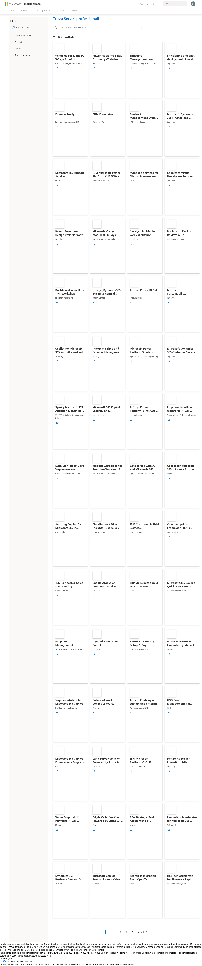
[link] (70, 69)
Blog (41, 943)
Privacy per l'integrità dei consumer (17, 964)
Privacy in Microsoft (19, 955)
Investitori (34, 955)
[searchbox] (31, 27)
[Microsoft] (13, 4)
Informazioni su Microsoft (177, 952)
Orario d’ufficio (68, 943)
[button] (55, 27)
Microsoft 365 (79, 952)
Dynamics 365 (65, 952)
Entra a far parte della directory (23, 946)
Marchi (88, 964)
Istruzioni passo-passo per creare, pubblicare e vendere (118, 946)
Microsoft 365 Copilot (97, 952)
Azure (55, 952)
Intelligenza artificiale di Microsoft (17, 952)
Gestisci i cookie (126, 964)
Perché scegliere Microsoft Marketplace (19, 943)
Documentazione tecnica (106, 943)
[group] (57, 68)
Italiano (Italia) (7, 958)
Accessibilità (45, 955)
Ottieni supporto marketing (52, 946)
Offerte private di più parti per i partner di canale (80, 949)
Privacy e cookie (62, 964)
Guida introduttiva (85, 943)
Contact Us (49, 964)
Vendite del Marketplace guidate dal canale (34, 949)
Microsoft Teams (117, 952)
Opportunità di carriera (153, 952)
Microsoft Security (43, 952)
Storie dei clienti (52, 943)
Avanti (141, 932)
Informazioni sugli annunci (105, 964)
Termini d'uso (77, 964)
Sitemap (39, 964)
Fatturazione (183, 943)
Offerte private (126, 943)
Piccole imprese (133, 952)
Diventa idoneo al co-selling (159, 946)
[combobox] (98, 27)
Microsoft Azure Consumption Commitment (155, 943)
